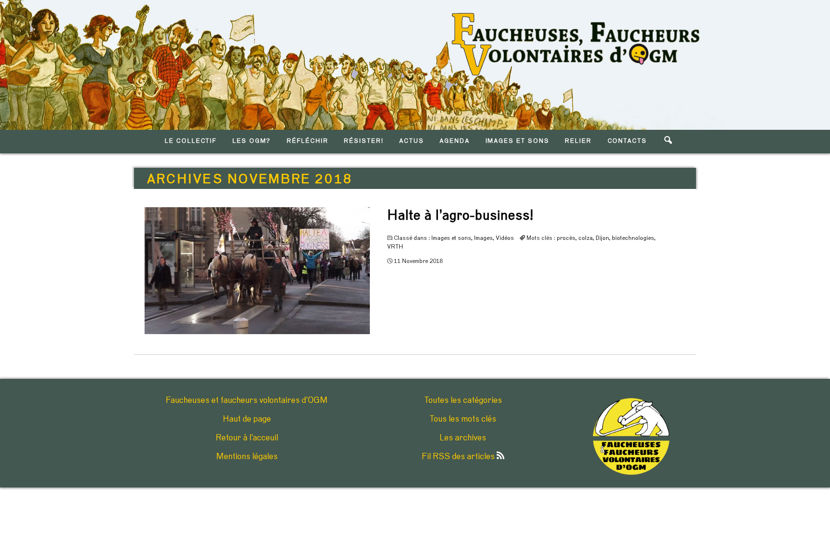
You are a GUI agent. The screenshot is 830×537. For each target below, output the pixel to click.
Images (483, 238)
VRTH (395, 247)
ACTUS (411, 141)
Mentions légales (247, 456)
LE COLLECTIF (191, 141)
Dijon (602, 238)
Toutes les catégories (463, 400)
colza (585, 238)
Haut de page (247, 419)
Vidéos (505, 238)
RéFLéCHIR (308, 141)
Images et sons (451, 238)
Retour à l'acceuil (247, 438)
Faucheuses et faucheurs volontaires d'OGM (247, 400)
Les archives (462, 438)
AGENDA (454, 141)
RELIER (578, 141)
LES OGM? (251, 141)
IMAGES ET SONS (517, 141)
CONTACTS (627, 141)
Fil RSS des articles (459, 456)
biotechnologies (633, 238)
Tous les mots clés (462, 419)
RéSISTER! (364, 141)
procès (566, 238)
